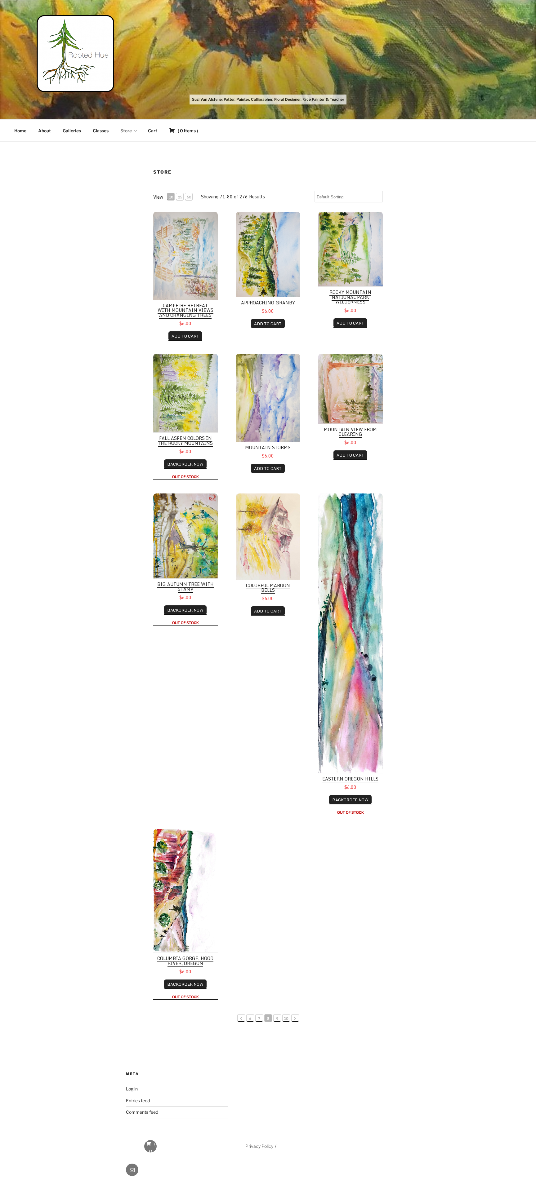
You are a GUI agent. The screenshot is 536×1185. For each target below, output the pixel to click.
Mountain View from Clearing (350, 432)
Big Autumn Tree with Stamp (185, 586)
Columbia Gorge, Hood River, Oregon (185, 960)
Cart (152, 130)
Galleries (72, 130)
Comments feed (142, 1112)
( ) (187, 130)
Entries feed (138, 1100)
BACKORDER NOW (185, 464)
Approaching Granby (268, 302)
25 (180, 197)
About (44, 130)
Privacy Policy (259, 1146)
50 (189, 197)
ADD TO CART (185, 336)
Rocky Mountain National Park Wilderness (350, 297)
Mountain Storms (268, 447)
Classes (101, 130)
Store (126, 130)
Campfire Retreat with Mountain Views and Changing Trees (185, 310)
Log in (132, 1088)
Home (20, 130)
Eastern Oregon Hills (350, 778)
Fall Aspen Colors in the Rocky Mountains (185, 440)
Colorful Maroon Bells (268, 588)
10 (171, 197)
